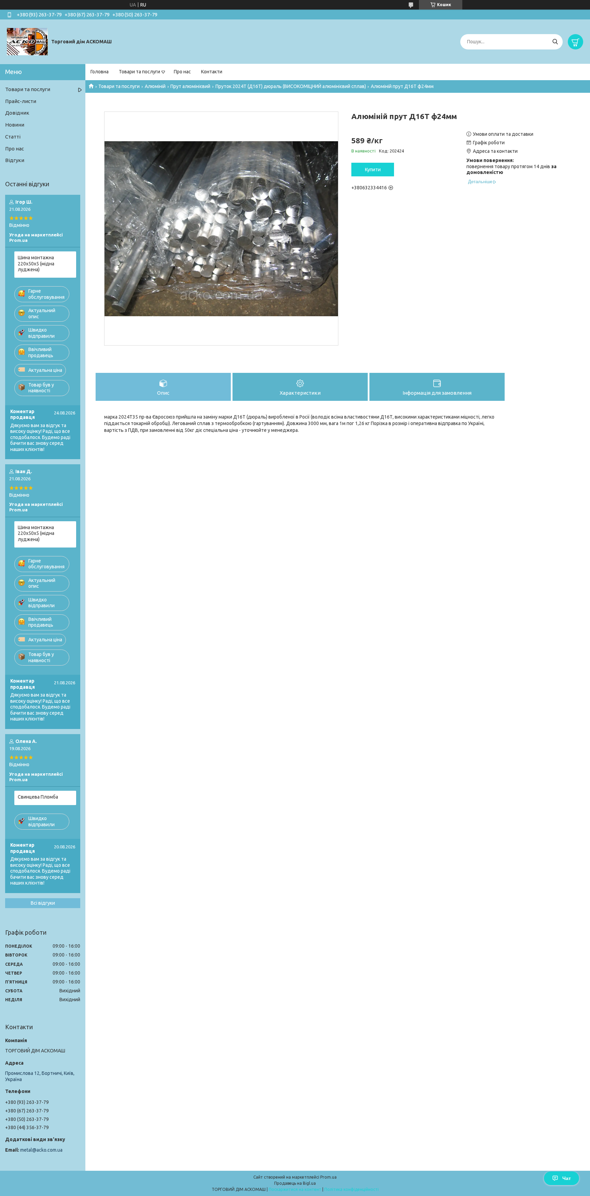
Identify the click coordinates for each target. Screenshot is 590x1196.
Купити (373, 169)
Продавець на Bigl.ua (295, 1183)
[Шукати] (555, 41)
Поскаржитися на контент (295, 1189)
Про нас (182, 71)
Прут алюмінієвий (190, 86)
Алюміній (155, 86)
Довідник (17, 113)
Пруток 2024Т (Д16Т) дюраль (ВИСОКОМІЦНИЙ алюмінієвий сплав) (290, 86)
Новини (14, 125)
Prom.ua (328, 1177)
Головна (99, 71)
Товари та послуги (139, 71)
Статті (12, 137)
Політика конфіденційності (351, 1189)
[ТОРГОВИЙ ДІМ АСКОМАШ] (27, 41)
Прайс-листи (20, 101)
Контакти (211, 71)
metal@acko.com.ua (41, 1150)
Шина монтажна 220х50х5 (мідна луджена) (36, 263)
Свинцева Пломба (38, 797)
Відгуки (14, 160)
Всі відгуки (43, 903)
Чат (566, 1178)
